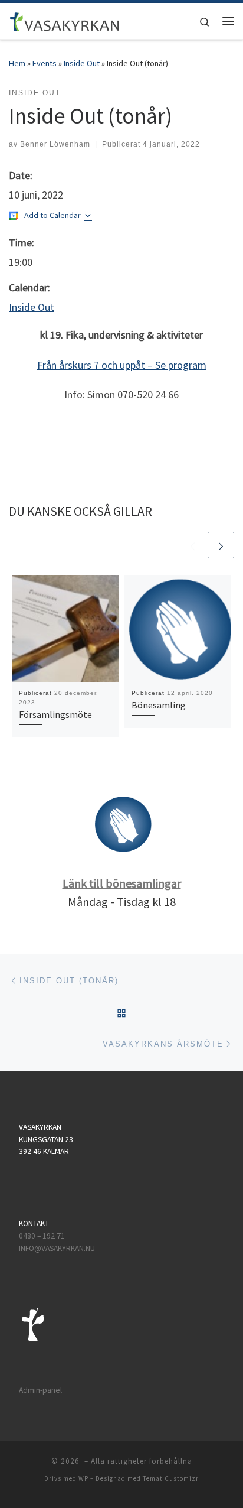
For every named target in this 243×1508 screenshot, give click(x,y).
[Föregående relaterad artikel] (192, 545)
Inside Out (82, 63)
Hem (17, 63)
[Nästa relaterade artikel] (221, 545)
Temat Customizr (171, 1478)
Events (44, 63)
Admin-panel (40, 1390)
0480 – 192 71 (43, 1236)
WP (83, 1478)
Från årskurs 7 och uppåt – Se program (121, 365)
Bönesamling (159, 705)
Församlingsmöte (55, 714)
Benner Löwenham (55, 144)
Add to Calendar (52, 215)
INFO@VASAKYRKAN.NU (57, 1248)
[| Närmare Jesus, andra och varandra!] (64, 19)
